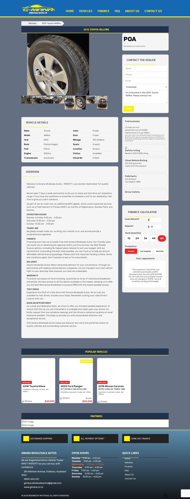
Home (70, 11)
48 (153, 238)
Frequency (131, 246)
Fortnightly (145, 251)
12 (128, 238)
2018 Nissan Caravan (111, 386)
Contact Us (130, 478)
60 (162, 238)
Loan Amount (132, 219)
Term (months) (133, 233)
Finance (103, 11)
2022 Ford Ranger (72, 386)
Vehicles (85, 11)
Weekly (131, 251)
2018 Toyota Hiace (34, 386)
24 (137, 238)
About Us (132, 11)
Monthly (160, 251)
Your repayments (145, 258)
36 (145, 238)
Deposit (129, 226)
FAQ (117, 11)
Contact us (153, 11)
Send (128, 109)
